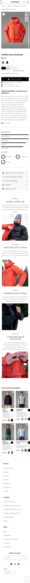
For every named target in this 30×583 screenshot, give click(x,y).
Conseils (5, 491)
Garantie (5, 472)
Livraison (5, 476)
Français (8, 572)
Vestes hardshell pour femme (16, 6)
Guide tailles (7, 487)
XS (3, 68)
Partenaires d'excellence (10, 539)
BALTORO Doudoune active (21, 442)
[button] (2, 2)
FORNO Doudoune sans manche (6, 442)
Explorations (7, 547)
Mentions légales (8, 517)
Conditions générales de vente (12, 509)
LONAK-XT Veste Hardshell (5, 410)
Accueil (3, 6)
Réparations (6, 483)
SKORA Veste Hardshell (19, 410)
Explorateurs (7, 543)
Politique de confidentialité (11, 513)
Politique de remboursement (11, 505)
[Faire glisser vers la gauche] (11, 51)
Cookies (5, 521)
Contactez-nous (8, 468)
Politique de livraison (9, 502)
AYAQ (4, 531)
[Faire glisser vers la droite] (18, 51)
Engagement (7, 535)
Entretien (6, 479)
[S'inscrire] (25, 558)
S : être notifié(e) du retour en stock (10, 73)
